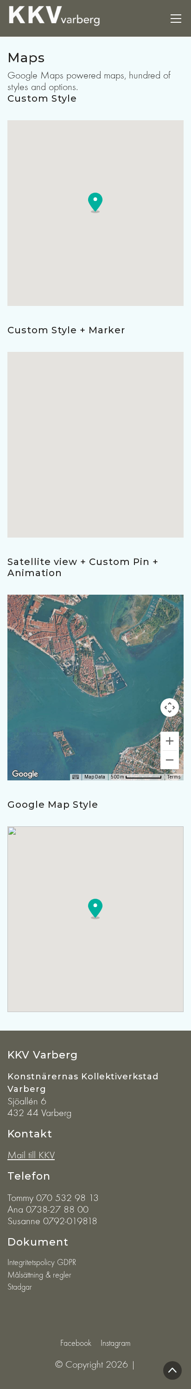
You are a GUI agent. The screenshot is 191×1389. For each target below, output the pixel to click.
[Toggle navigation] (176, 18)
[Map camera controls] (169, 707)
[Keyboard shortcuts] (75, 777)
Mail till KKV (31, 1155)
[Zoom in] (169, 741)
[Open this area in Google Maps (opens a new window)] (25, 774)
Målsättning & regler (39, 1275)
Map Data (94, 776)
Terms (174, 776)
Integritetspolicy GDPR (41, 1262)
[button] (95, 203)
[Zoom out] (169, 760)
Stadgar (19, 1287)
